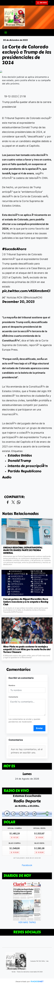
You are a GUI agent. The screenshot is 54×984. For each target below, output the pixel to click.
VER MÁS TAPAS (27, 922)
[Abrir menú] (5, 32)
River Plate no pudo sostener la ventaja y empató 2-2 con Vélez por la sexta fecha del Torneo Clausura (26, 649)
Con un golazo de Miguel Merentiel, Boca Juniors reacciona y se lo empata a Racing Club (25, 602)
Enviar (39, 728)
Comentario (13, 697)
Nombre (12, 685)
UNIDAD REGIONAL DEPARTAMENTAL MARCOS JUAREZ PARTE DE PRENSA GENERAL (22, 550)
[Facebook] (50, 2)
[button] (33, 2)
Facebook (27, 865)
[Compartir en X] (13, 502)
